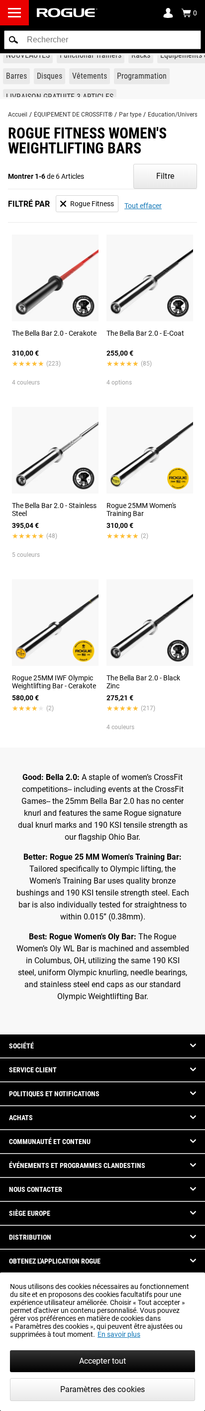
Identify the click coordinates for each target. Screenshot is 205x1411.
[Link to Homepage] (67, 12)
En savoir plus (119, 1334)
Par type (130, 114)
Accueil (17, 114)
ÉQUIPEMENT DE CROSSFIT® (73, 114)
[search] (102, 39)
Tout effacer (143, 206)
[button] (13, 39)
